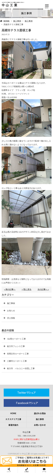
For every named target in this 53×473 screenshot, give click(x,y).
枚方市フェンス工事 (16, 346)
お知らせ (11, 311)
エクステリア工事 (13, 419)
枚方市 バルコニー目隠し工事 (21, 368)
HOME (6, 21)
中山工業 (26, 432)
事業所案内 (13, 425)
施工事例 (17, 21)
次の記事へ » (43, 289)
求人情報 (11, 318)
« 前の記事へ (9, 289)
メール (44, 471)
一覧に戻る (26, 289)
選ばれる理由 (40, 413)
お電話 (27, 471)
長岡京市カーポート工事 (18, 354)
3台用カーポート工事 (16, 339)
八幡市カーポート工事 (17, 361)
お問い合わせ (40, 425)
